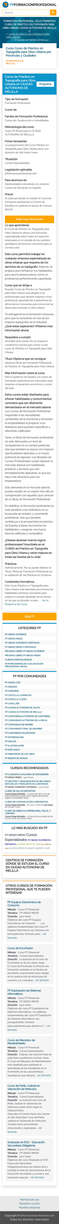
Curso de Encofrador (20, 948)
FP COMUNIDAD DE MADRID (19, 724)
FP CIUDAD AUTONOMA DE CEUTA (22, 707)
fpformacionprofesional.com (37, 1215)
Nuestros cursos (30, 1203)
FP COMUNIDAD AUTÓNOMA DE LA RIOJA (26, 720)
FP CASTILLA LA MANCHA (18, 695)
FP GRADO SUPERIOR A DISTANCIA (22, 642)
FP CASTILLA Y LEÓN (15, 699)
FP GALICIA (10, 741)
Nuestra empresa (29, 1207)
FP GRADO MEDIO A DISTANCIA (20, 647)
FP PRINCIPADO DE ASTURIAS (20, 754)
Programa (45, 84)
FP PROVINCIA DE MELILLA (14, 62)
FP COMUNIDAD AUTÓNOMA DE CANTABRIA (27, 716)
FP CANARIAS (12, 691)
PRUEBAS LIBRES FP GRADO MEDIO (23, 655)
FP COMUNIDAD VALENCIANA (20, 733)
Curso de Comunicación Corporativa (26, 802)
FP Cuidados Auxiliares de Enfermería (27, 774)
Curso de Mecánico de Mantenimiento (21, 1042)
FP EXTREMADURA (14, 737)
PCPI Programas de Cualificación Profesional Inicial (24, 665)
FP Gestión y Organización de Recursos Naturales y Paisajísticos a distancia (28, 782)
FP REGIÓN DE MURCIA (16, 758)
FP (29, 31)
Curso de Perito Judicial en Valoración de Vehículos (24, 1087)
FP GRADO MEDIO (14, 638)
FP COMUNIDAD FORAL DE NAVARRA (23, 728)
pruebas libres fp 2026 (29, 844)
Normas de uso (29, 1199)
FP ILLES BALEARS (14, 745)
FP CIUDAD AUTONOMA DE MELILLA (23, 712)
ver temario (42, 980)
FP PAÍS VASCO (12, 749)
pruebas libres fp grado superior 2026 (29, 848)
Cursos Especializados (18, 659)
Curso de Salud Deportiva (20, 791)
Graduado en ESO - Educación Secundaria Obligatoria (26, 1144)
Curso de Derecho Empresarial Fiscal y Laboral (28, 812)
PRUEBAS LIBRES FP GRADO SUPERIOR (24, 651)
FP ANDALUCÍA (12, 682)
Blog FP (29, 616)
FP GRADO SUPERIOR (15, 634)
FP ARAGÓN (11, 687)
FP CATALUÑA (12, 703)
